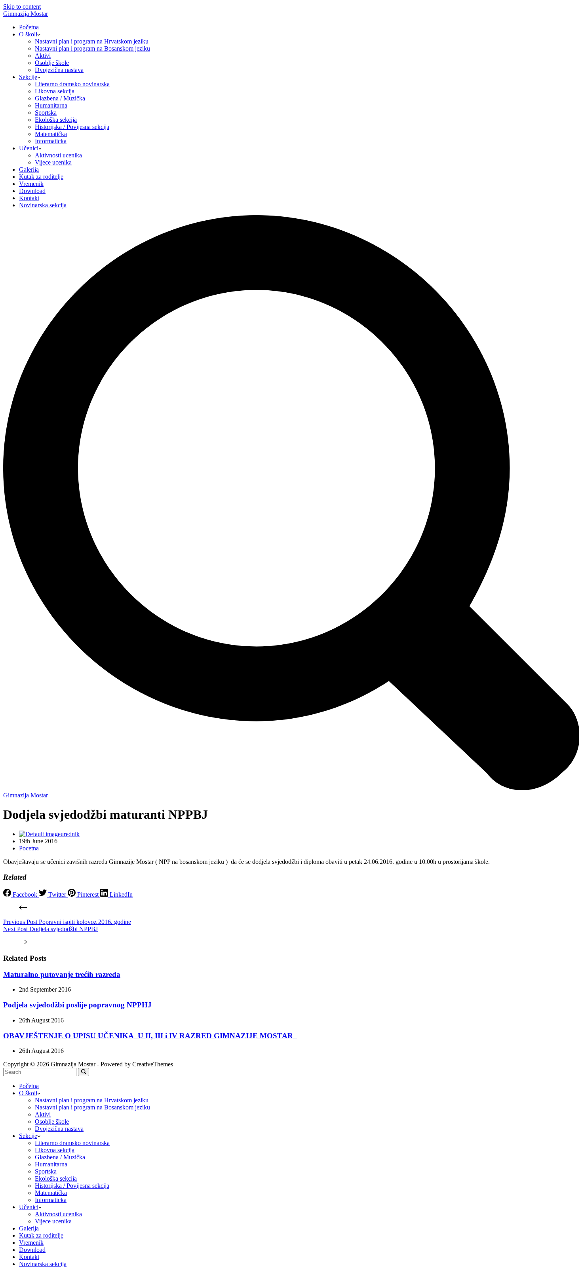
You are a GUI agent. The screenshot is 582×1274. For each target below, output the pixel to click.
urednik (70, 834)
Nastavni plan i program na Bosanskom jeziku (92, 48)
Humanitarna (51, 105)
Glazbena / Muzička (60, 98)
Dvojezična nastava (59, 69)
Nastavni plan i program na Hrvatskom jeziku (91, 41)
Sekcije (28, 77)
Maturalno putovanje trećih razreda (61, 974)
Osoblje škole (52, 62)
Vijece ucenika (53, 162)
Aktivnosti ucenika (58, 155)
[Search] (291, 788)
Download (32, 190)
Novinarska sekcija (43, 205)
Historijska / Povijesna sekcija (72, 126)
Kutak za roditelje (41, 176)
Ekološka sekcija (56, 119)
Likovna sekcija (54, 91)
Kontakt (29, 198)
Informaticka (51, 141)
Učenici (28, 148)
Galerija (29, 169)
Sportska (46, 112)
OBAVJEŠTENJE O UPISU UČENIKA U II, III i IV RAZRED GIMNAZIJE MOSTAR (150, 1036)
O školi (28, 34)
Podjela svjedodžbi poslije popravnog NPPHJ (77, 1005)
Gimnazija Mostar (25, 13)
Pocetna (29, 848)
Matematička (51, 134)
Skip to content (22, 6)
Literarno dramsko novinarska (72, 84)
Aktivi (43, 55)
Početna (29, 27)
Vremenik (31, 183)
